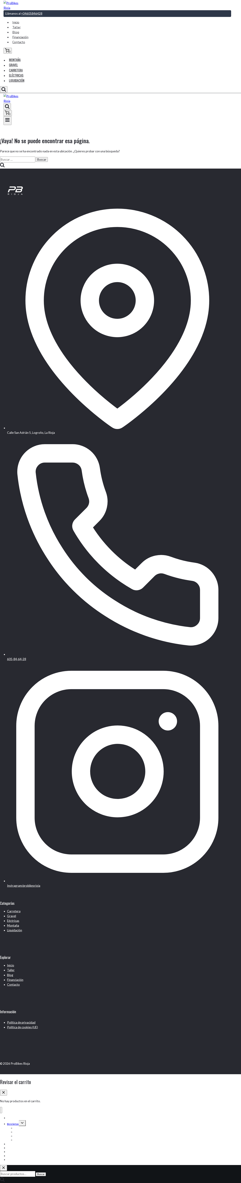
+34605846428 (31, 13)
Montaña (15, 60)
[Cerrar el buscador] (3, 1168)
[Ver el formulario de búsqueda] (3, 89)
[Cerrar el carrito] (3, 1093)
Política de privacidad (21, 1022)
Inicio (15, 22)
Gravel (13, 65)
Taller (16, 27)
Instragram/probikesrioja (23, 885)
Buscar (40, 1174)
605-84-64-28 (16, 659)
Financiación (20, 37)
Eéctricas (13, 921)
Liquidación (16, 80)
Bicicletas (13, 1124)
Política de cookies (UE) (22, 1027)
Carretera (16, 70)
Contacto (18, 42)
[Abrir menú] (7, 120)
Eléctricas (16, 75)
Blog (15, 32)
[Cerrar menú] (1, 1110)
